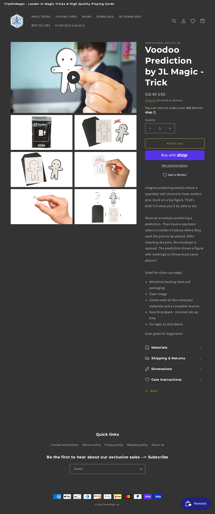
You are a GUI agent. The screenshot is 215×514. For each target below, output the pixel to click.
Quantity (150, 120)
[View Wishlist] (192, 21)
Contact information (65, 445)
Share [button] (154, 391)
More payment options (175, 165)
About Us (158, 445)
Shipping (150, 100)
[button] (174, 21)
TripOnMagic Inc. (111, 504)
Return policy (92, 445)
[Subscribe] (140, 469)
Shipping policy (137, 445)
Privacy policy (114, 445)
